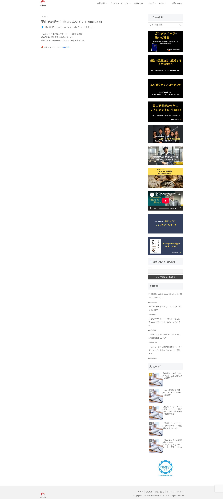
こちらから (65, 47)
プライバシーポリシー (175, 492)
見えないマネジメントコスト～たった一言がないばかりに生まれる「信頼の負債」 (165, 322)
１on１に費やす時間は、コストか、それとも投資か (165, 308)
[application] (165, 201)
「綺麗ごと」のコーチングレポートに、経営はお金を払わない (165, 336)
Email (150, 268)
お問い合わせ (159, 492)
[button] (181, 25)
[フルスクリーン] (180, 208)
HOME (140, 492)
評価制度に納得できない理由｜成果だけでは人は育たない (165, 295)
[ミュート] (176, 208)
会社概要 (149, 492)
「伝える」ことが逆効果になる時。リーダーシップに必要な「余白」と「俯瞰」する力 (165, 350)
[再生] (151, 208)
